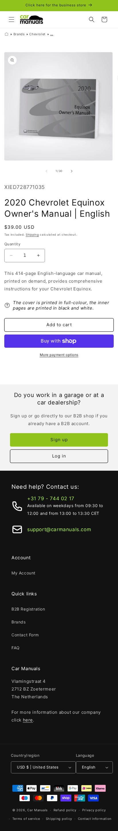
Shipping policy (59, 819)
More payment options (59, 355)
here (28, 720)
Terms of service (26, 819)
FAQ (15, 647)
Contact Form (25, 634)
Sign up (59, 439)
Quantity (12, 244)
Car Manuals (37, 810)
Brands (19, 34)
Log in (59, 456)
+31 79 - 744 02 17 (50, 498)
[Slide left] (46, 171)
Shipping (32, 234)
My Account (23, 572)
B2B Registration (28, 609)
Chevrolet (37, 34)
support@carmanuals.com (59, 529)
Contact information (94, 819)
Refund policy (65, 810)
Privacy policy (94, 810)
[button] (11, 19)
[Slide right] (71, 171)
